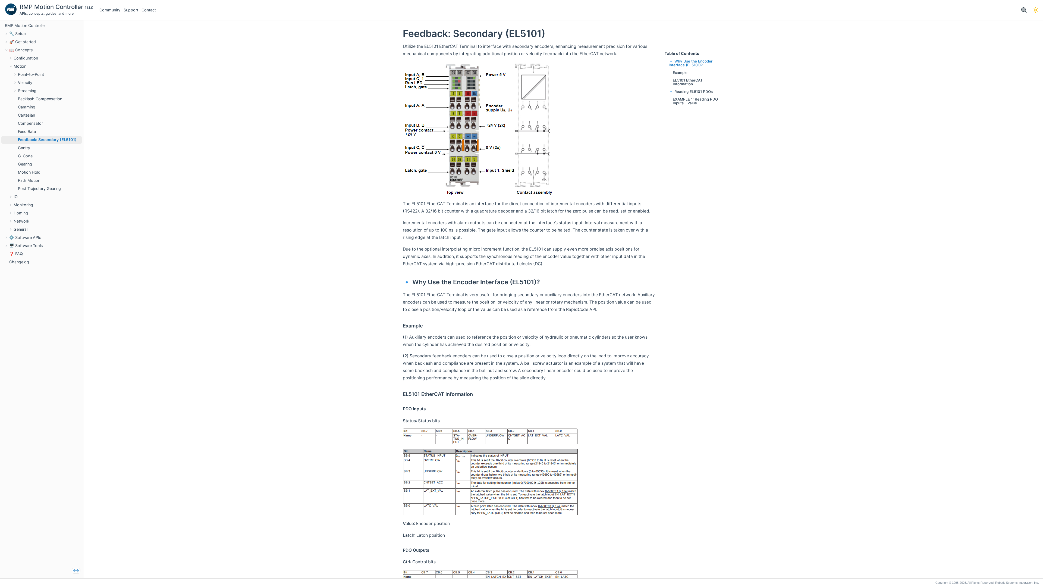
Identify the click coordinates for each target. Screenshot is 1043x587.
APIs (23, 13)
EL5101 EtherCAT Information (688, 82)
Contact (149, 10)
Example (680, 72)
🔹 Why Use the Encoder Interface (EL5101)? (690, 63)
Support (131, 10)
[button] (1023, 10)
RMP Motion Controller (52, 6)
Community (109, 10)
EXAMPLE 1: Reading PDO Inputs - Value (695, 101)
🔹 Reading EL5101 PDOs (691, 91)
